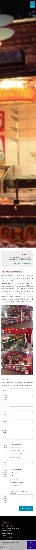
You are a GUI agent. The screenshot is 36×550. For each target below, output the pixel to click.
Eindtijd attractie (4, 439)
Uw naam (4, 390)
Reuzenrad (15, 476)
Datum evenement (4, 423)
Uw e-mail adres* (5, 397)
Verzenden (26, 508)
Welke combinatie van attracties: (4, 499)
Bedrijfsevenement (17, 448)
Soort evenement (4, 447)
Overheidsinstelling (17, 454)
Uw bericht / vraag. (5, 463)
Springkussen (16, 485)
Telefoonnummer (4, 406)
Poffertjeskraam (16, 473)
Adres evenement (4, 414)
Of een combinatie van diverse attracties (19, 492)
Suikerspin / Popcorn (18, 482)
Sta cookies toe (31, 544)
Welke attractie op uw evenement (4, 474)
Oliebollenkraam (16, 469)
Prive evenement (16, 444)
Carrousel (15, 479)
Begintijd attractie (4, 431)
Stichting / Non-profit (18, 451)
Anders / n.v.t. (16, 457)
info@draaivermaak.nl (24, 263)
